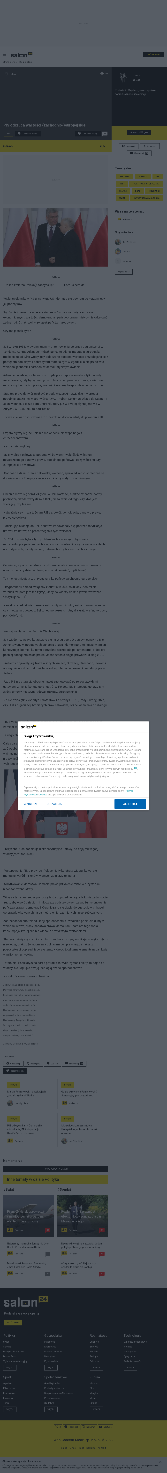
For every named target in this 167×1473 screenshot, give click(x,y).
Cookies (42, 794)
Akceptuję (130, 804)
